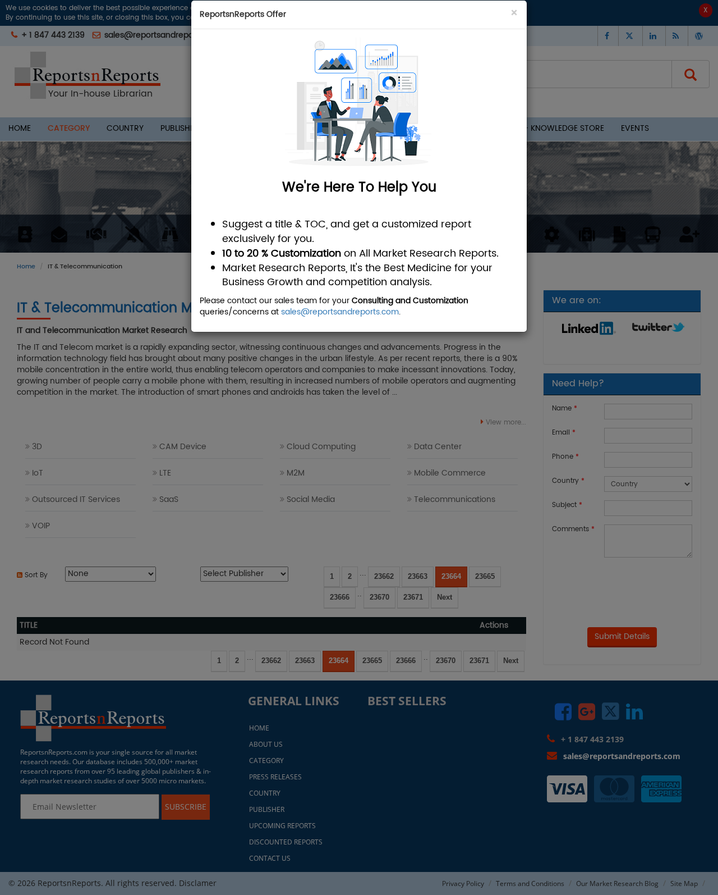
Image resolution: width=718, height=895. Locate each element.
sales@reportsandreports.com (340, 311)
